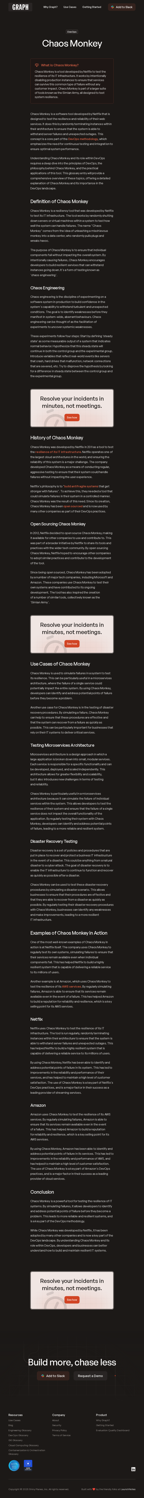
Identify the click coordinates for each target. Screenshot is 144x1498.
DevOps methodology (83, 139)
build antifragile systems (81, 486)
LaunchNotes (128, 1489)
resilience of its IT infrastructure (58, 452)
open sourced (73, 506)
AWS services (71, 986)
